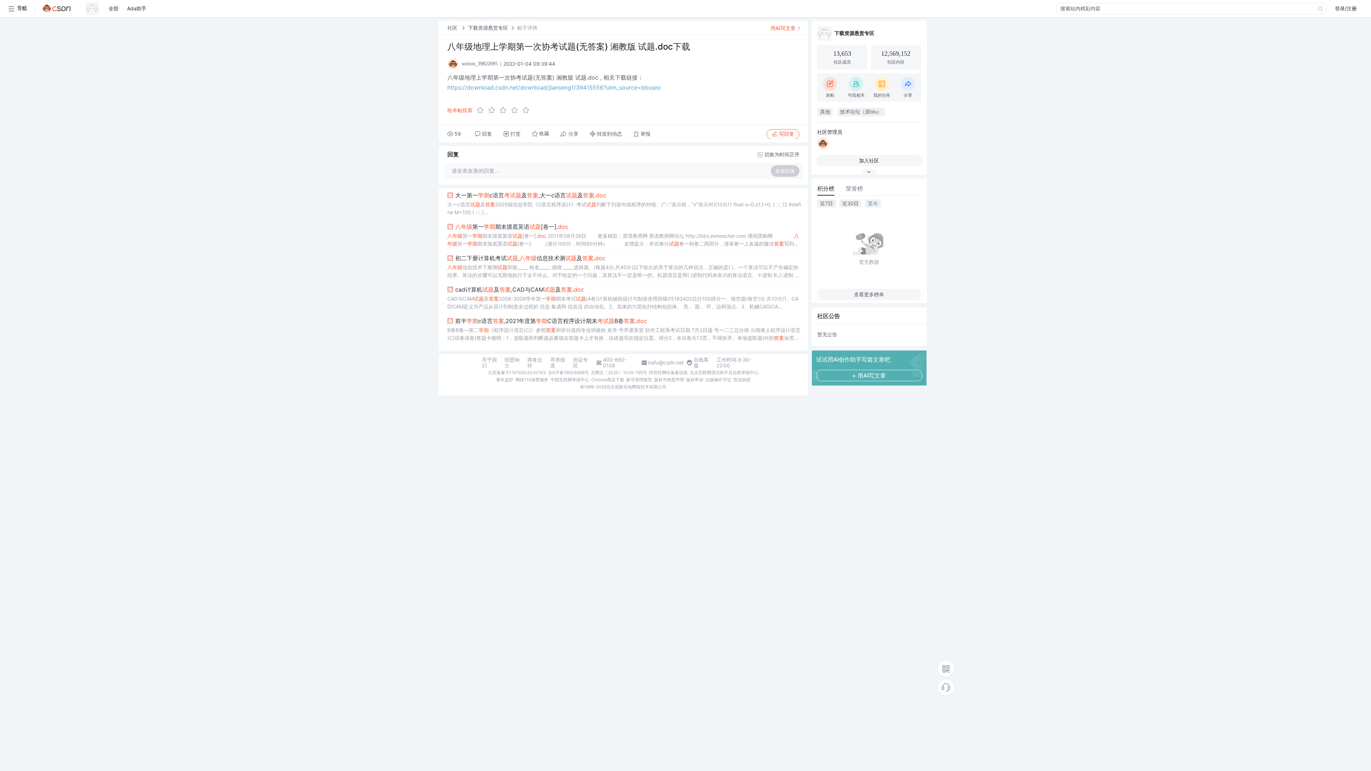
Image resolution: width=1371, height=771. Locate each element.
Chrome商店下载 (607, 379)
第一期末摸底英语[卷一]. (511, 226)
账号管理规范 (639, 379)
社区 (453, 28)
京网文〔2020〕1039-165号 (619, 372)
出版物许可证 (718, 379)
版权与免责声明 (669, 379)
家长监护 (504, 379)
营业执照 (741, 379)
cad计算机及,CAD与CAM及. (519, 289)
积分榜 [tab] (825, 188)
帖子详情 (527, 28)
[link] (453, 28)
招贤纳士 (511, 362)
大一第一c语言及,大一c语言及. (530, 195)
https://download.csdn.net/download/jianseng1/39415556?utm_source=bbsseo (554, 87)
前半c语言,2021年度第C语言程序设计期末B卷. (551, 320)
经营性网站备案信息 (668, 372)
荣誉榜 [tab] (854, 188)
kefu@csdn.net (666, 363)
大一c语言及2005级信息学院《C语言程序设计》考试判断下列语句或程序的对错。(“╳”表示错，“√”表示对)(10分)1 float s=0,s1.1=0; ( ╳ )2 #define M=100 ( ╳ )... (624, 208)
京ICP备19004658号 (568, 372)
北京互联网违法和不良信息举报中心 (724, 372)
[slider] (505, 110)
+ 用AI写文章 (869, 375)
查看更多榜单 (869, 294)
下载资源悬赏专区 (488, 28)
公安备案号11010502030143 (517, 372)
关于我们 (489, 362)
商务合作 (534, 362)
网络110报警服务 (532, 379)
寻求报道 (557, 362)
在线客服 (701, 362)
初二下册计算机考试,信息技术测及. (530, 258)
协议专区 (580, 362)
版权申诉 (694, 379)
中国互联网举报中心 (570, 379)
